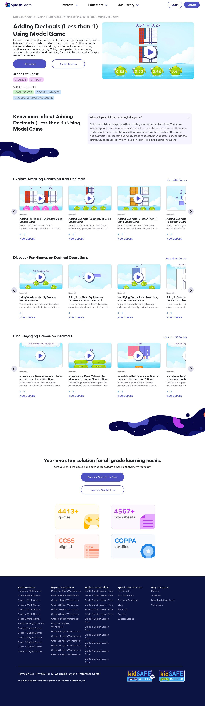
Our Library (126, 5)
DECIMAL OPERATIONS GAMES (34, 97)
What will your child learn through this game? (116, 117)
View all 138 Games (175, 337)
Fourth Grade (53, 16)
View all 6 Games (177, 179)
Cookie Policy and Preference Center (77, 673)
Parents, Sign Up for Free (102, 477)
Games (31, 16)
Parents (68, 5)
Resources (19, 16)
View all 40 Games (176, 258)
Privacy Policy (44, 673)
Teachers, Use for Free (103, 489)
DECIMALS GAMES (48, 92)
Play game (30, 64)
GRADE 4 (20, 79)
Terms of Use (26, 673)
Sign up (192, 4)
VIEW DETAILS (27, 238)
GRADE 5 (36, 79)
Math (40, 16)
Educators (95, 5)
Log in (174, 4)
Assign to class (68, 64)
